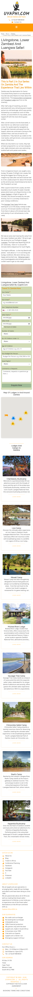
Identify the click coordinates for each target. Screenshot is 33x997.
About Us (8, 856)
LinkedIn (8, 878)
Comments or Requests (9, 369)
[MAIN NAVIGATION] (16, 27)
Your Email (5, 300)
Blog (7, 34)
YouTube (8, 871)
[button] (6, 415)
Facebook (8, 866)
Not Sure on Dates (10, 327)
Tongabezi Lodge (10, 100)
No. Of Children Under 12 (10, 339)
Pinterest (8, 876)
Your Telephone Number (10, 307)
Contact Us (17, 22)
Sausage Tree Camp (11, 205)
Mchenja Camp (23, 257)
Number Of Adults (8, 331)
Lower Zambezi (6, 194)
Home (2, 34)
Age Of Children (7, 346)
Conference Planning (12, 863)
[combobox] (4, 310)
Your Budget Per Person (10, 354)
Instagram (8, 868)
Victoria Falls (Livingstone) (22, 98)
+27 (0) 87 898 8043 (17, 20)
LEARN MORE (16, 496)
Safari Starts (6, 315)
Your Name (5, 292)
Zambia (13, 34)
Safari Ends (5, 321)
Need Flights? (6, 361)
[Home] (16, 6)
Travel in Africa (10, 861)
